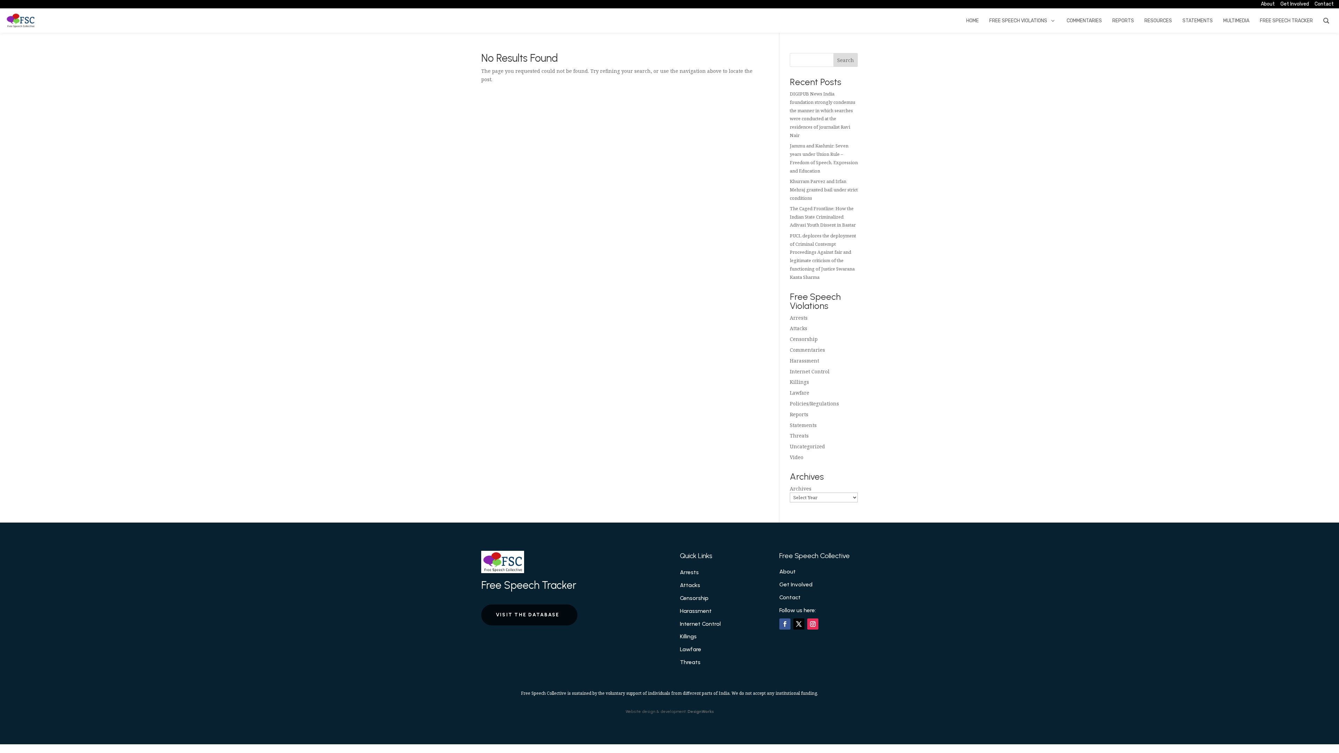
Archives (800, 488)
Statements (803, 425)
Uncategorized (807, 446)
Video (796, 457)
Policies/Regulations (814, 403)
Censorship (804, 339)
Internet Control (810, 371)
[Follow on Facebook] (784, 624)
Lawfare (799, 392)
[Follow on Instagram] (812, 624)
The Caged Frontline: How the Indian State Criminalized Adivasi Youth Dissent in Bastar (823, 216)
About (787, 571)
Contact (790, 597)
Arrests (799, 317)
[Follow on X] (798, 624)
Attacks (798, 328)
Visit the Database (527, 615)
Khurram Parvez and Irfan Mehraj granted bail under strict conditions (824, 189)
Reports (799, 414)
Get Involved (795, 584)
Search (845, 60)
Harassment (804, 360)
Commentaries (807, 350)
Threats (799, 435)
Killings (799, 382)
